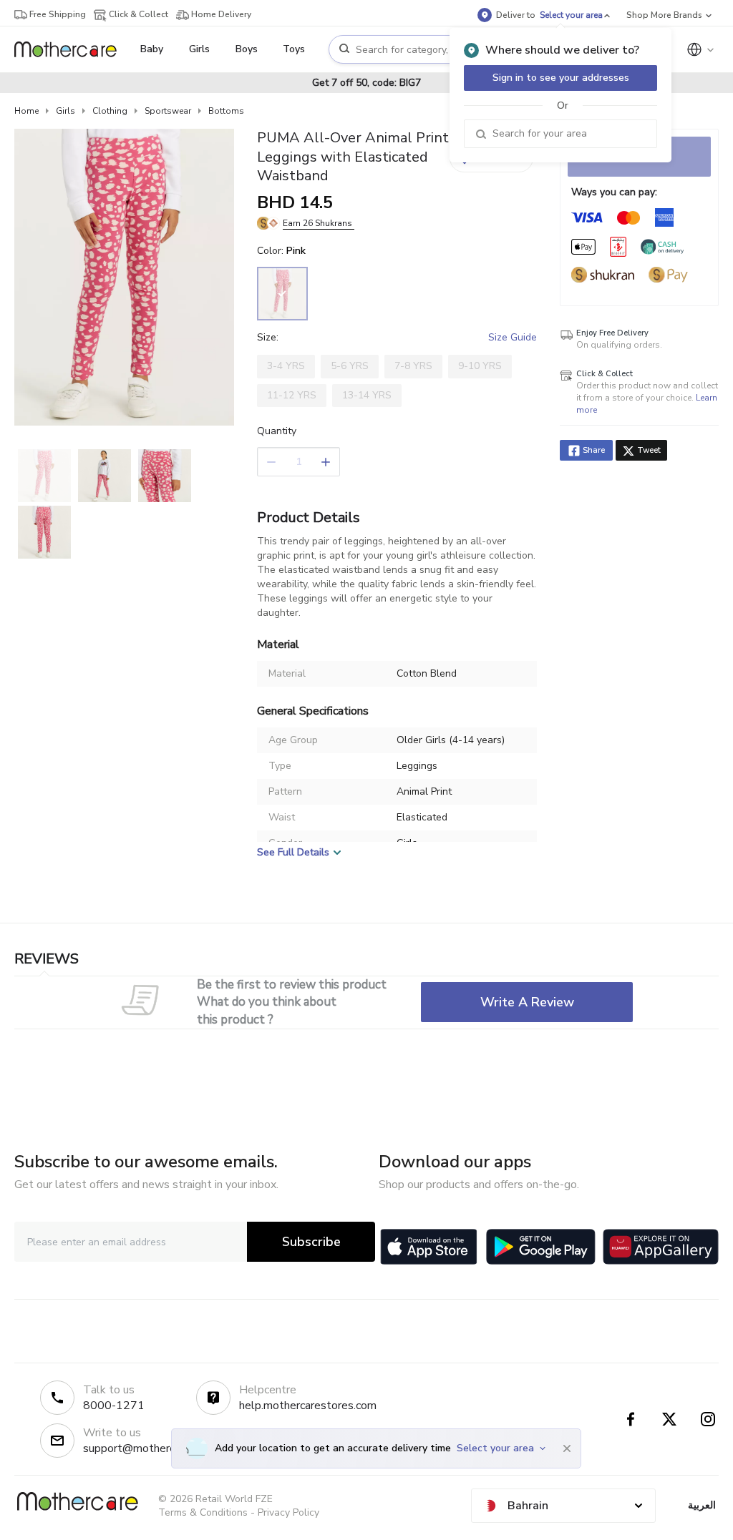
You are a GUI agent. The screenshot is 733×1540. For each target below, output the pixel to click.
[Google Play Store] (541, 1247)
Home (26, 111)
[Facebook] (630, 1419)
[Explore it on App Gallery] (661, 1247)
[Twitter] (669, 1419)
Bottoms (226, 111)
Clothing (109, 111)
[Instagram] (708, 1419)
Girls (65, 111)
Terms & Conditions (203, 1512)
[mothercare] (71, 49)
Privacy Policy (288, 1512)
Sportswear (168, 111)
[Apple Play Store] (429, 1247)
